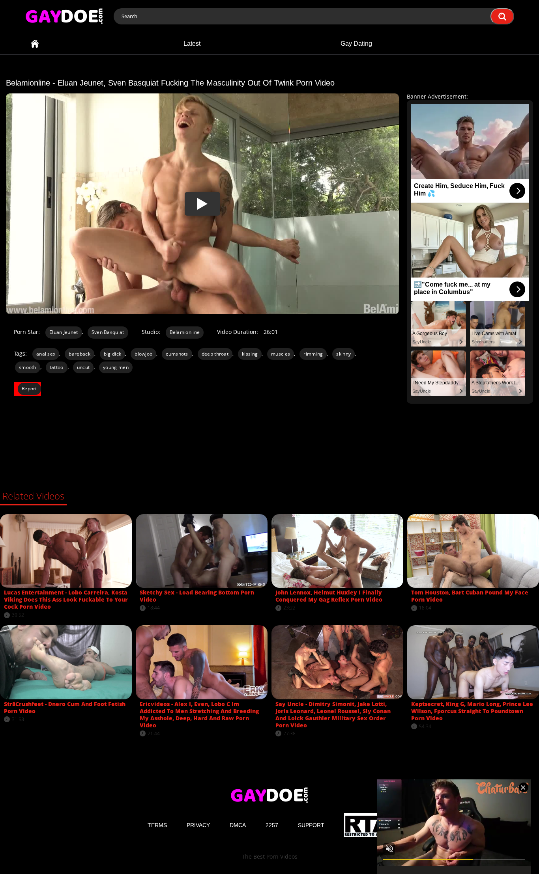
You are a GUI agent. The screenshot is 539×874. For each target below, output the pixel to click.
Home (35, 43)
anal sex (45, 353)
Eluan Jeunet (63, 332)
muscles (280, 353)
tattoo (57, 367)
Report (29, 388)
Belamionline (185, 332)
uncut (83, 367)
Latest (191, 43)
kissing (250, 353)
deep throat (215, 353)
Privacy (198, 825)
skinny (343, 353)
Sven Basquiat (108, 332)
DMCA (238, 825)
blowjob (143, 353)
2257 (272, 825)
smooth (27, 367)
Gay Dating (356, 43)
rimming (313, 353)
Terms (157, 825)
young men (116, 367)
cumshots (177, 353)
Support (311, 825)
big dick (112, 353)
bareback (79, 353)
